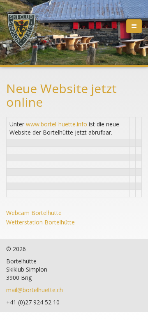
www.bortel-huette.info (56, 124)
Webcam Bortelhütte (34, 213)
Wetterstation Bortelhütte (40, 222)
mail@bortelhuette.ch (34, 290)
